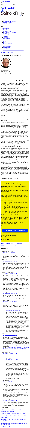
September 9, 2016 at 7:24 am (12, 359)
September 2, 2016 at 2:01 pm (10, 353)
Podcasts (5, 40)
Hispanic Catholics (7, 43)
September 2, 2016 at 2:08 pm (10, 335)
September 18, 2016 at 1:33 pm (10, 261)
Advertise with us (7, 23)
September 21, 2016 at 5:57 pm (13, 310)
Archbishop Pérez (7, 31)
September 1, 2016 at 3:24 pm (10, 381)
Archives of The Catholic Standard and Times (13, 50)
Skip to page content (5, 1)
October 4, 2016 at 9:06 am (9, 252)
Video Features (6, 45)
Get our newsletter (7, 22)
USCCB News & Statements (9, 32)
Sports (4, 41)
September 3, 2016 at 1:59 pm (10, 301)
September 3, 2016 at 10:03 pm (10, 293)
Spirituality (5, 37)
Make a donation (7, 47)
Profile (4, 42)
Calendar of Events (7, 34)
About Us (5, 48)
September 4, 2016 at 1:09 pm (10, 273)
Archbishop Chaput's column (7, 52)
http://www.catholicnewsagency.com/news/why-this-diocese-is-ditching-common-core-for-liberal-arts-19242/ (16, 349)
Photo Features (6, 29)
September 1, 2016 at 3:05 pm (10, 400)
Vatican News (6, 33)
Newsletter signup (7, 46)
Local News (6, 28)
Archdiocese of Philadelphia (9, 21)
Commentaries (6, 38)
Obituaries (5, 36)
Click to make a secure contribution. (15, 230)
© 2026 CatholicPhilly (5, 426)
